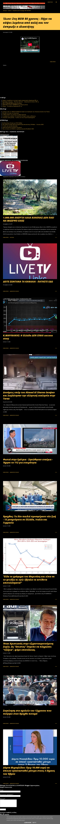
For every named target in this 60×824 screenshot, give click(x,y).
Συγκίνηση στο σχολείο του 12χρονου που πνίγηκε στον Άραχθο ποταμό (27, 712)
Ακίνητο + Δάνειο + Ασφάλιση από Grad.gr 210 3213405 (17, 10)
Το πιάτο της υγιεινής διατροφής (9, 126)
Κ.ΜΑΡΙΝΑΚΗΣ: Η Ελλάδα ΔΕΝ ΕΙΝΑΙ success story (28, 337)
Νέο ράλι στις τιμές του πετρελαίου (10, 113)
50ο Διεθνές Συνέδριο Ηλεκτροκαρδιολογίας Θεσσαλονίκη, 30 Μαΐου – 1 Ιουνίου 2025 (23, 124)
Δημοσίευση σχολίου (14, 291)
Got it (34, 822)
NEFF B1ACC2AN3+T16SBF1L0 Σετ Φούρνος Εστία (15, 104)
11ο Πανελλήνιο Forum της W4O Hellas (12, 123)
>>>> (56, 237)
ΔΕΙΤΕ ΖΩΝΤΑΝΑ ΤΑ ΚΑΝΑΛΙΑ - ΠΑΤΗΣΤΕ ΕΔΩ (28, 281)
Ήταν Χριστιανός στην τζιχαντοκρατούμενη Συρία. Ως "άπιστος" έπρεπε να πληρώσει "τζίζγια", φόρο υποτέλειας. (28, 646)
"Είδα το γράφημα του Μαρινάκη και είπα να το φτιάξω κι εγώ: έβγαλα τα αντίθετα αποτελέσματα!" (28, 579)
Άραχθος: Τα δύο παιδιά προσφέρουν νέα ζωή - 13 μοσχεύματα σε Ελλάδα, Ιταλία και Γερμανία (29, 519)
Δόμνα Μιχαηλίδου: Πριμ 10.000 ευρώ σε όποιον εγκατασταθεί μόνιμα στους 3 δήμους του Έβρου (29, 770)
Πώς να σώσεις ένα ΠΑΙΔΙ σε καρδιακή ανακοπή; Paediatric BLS (18, 129)
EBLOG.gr (6, 6)
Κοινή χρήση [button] (53, 61)
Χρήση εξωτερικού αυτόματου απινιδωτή (12, 127)
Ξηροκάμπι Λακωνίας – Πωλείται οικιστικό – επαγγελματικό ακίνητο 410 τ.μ (20, 101)
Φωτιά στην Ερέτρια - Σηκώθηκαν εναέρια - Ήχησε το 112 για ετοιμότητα (28, 461)
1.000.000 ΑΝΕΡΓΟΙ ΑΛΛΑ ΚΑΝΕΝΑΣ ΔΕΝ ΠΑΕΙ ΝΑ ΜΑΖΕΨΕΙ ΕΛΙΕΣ (28, 219)
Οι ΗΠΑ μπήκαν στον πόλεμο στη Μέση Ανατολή (14, 114)
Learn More (27, 822)
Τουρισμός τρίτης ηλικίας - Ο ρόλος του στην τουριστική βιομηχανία (18, 117)
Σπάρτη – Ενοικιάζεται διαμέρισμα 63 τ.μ (12, 106)
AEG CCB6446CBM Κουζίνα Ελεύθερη (12, 103)
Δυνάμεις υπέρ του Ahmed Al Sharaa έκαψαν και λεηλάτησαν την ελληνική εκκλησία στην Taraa (26, 111)
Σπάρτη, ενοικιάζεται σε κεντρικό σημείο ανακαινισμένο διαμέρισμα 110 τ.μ (20, 100)
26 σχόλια (12, 237)
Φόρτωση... (2, 133)
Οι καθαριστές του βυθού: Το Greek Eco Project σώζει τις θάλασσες (19, 116)
